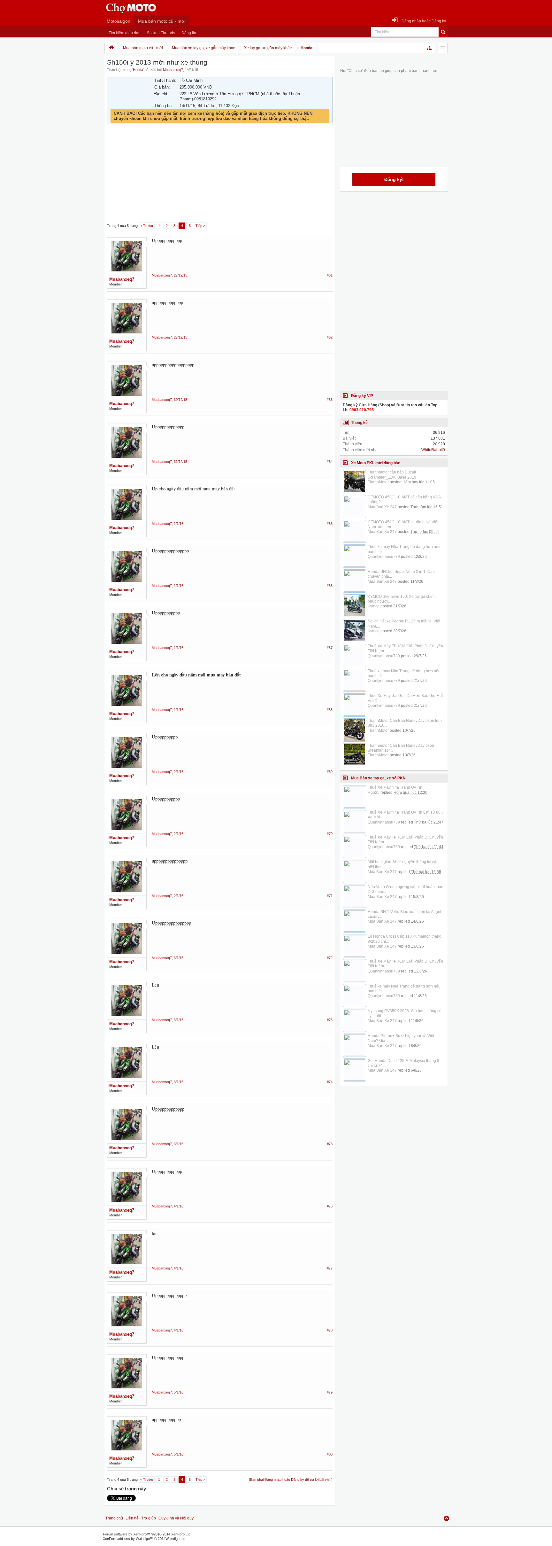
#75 (330, 1144)
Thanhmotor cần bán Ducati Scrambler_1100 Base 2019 (392, 474)
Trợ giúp (148, 1518)
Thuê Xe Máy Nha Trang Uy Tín (395, 787)
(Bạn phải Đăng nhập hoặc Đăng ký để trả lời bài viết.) (291, 1479)
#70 (330, 834)
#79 (330, 1392)
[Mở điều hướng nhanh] (429, 48)
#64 (330, 462)
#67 (330, 648)
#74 (330, 1082)
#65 (330, 524)
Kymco (373, 606)
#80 (330, 1454)
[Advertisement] (219, 173)
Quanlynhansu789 (384, 556)
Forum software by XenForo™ (147, 1534)
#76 (330, 1206)
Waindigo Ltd (175, 1539)
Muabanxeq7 (173, 70)
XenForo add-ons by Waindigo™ (128, 1539)
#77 (330, 1268)
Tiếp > (200, 226)
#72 (330, 958)
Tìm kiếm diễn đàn (125, 33)
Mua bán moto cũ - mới (161, 21)
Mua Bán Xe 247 (382, 507)
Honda (138, 70)
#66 (330, 586)
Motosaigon (118, 21)
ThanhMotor (378, 482)
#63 (330, 400)
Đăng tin (188, 33)
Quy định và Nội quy (176, 1518)
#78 (330, 1330)
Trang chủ (114, 1518)
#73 (330, 1020)
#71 (330, 896)
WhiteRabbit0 (433, 450)
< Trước (146, 226)
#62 (330, 337)
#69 (330, 772)
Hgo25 (373, 792)
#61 (330, 275)
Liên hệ (132, 1518)
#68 (330, 710)
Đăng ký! (394, 179)
